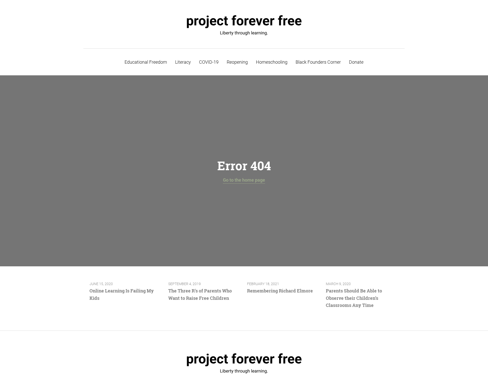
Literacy (183, 62)
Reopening (237, 62)
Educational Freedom (146, 62)
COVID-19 (209, 62)
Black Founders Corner (318, 62)
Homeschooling (271, 62)
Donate (356, 62)
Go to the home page (244, 180)
